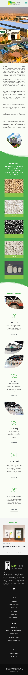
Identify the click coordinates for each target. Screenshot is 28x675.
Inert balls (14, 614)
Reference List (14, 653)
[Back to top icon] (25, 672)
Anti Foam (14, 611)
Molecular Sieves (14, 598)
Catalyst (14, 608)
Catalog (14, 650)
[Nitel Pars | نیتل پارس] (14, 3)
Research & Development (14, 630)
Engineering (14, 634)
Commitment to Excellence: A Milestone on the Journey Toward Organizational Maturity (14, 546)
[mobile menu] (26, 3)
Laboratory (14, 627)
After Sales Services (14, 640)
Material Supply (14, 637)
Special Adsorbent (14, 604)
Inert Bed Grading (14, 618)
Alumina (14, 601)
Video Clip (14, 656)
